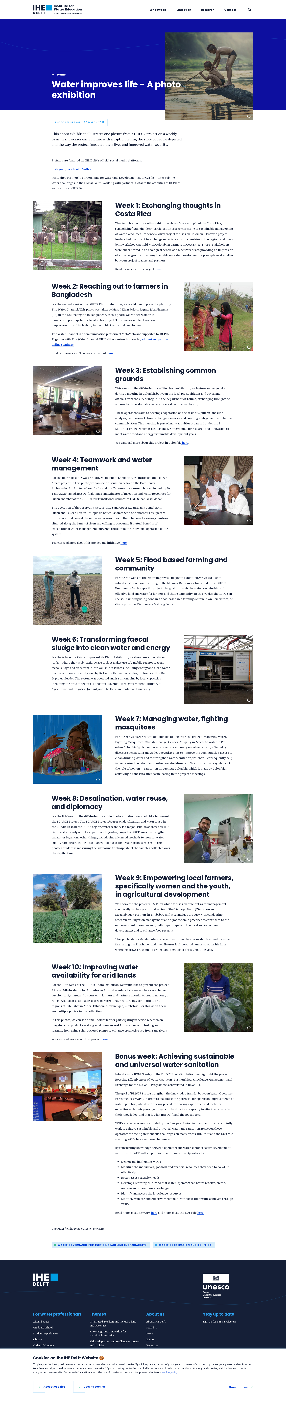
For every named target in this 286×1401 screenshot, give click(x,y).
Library (37, 1339)
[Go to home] (45, 1279)
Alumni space (41, 1321)
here (158, 269)
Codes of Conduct (43, 1345)
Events (150, 1339)
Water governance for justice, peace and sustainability (102, 1245)
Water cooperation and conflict (185, 1245)
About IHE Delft (156, 1321)
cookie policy (169, 1372)
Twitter (86, 169)
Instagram (58, 169)
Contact (230, 10)
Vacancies (152, 1345)
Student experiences (45, 1333)
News (149, 1333)
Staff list (151, 1327)
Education (183, 10)
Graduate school (43, 1327)
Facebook (73, 169)
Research (207, 10)
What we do (158, 10)
